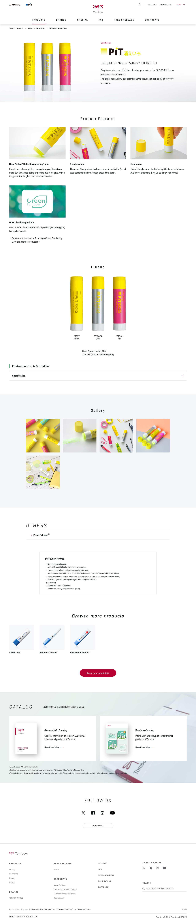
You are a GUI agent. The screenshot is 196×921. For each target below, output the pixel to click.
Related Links (84, 909)
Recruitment (59, 898)
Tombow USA (162, 917)
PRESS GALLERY (106, 875)
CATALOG (152, 4)
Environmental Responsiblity (65, 889)
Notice (56, 869)
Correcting (13, 874)
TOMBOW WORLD (16, 898)
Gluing (11, 878)
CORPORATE (152, 19)
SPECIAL (82, 19)
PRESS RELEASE (124, 19)
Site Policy (50, 909)
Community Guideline (66, 909)
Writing (12, 869)
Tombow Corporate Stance (64, 893)
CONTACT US (166, 4)
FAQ (101, 19)
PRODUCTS (38, 19)
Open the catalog (51, 747)
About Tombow (60, 885)
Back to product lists (98, 673)
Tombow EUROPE (179, 917)
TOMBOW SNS (104, 881)
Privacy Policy (36, 909)
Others (12, 882)
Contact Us (14, 909)
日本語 (179, 4)
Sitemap (24, 909)
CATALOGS (103, 887)
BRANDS (61, 19)
